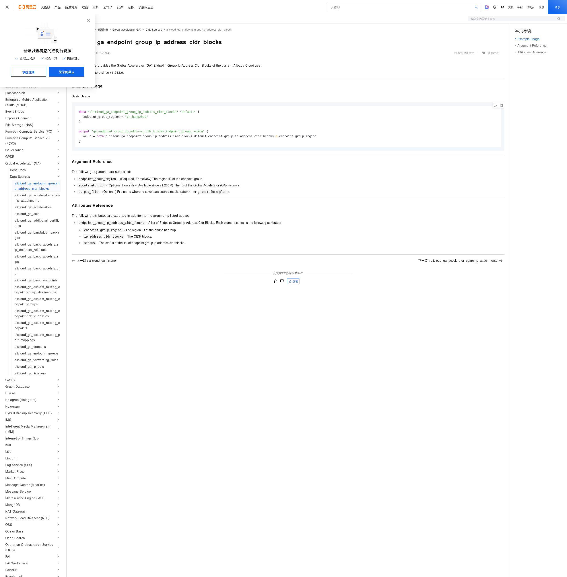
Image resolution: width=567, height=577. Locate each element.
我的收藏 (493, 53)
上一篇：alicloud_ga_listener (97, 260)
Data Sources (154, 29)
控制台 (531, 7)
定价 (96, 7)
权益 (85, 7)
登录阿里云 (66, 72)
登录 (557, 7)
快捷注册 (28, 72)
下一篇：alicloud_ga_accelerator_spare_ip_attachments (457, 260)
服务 (131, 7)
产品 (57, 7)
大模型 (45, 7)
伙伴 (120, 7)
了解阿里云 (146, 7)
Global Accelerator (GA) (127, 29)
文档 (510, 7)
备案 (520, 7)
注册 (541, 7)
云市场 (108, 7)
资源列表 (102, 29)
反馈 (295, 281)
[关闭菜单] (7, 7)
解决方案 (71, 7)
